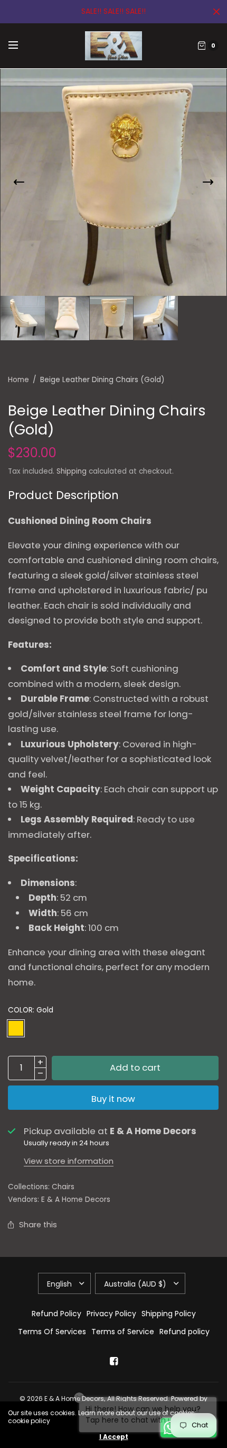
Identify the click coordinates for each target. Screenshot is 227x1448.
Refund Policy (56, 1313)
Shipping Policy (168, 1313)
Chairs (63, 1187)
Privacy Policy (111, 1313)
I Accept (113, 1437)
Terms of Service (122, 1331)
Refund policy (184, 1331)
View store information (69, 1160)
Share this (38, 1224)
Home (18, 380)
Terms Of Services (52, 1331)
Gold (16, 1028)
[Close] (216, 11)
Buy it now (113, 1098)
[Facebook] (113, 1361)
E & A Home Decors (75, 1199)
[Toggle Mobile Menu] (20, 45)
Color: (30, 1010)
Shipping (71, 471)
